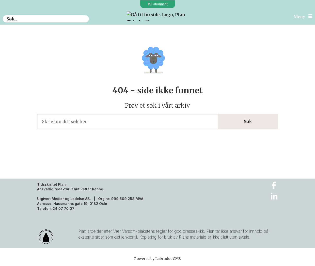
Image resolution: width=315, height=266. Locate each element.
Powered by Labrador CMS (157, 258)
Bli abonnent (158, 4)
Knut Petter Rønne (87, 189)
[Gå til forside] (157, 16)
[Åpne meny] (302, 16)
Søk (248, 121)
